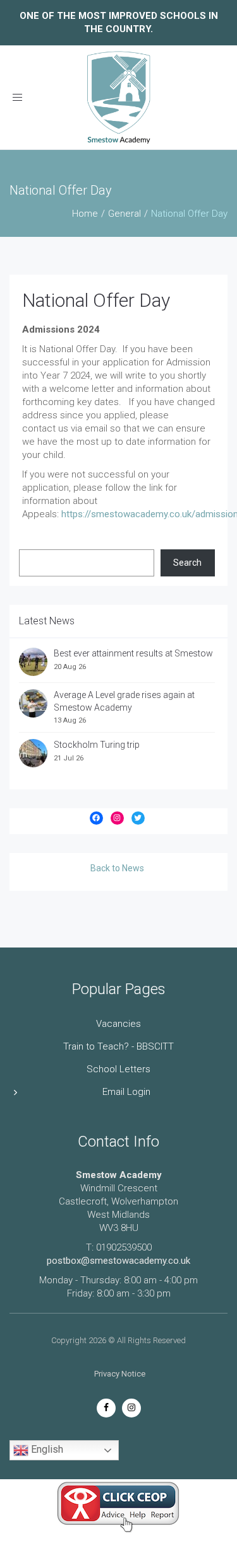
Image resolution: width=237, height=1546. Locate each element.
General (124, 213)
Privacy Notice (119, 1373)
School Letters (118, 1069)
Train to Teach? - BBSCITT (118, 1046)
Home (85, 213)
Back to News (117, 868)
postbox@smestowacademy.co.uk (118, 1260)
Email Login (126, 1091)
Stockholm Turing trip (98, 745)
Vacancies (118, 1023)
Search (187, 563)
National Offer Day (96, 300)
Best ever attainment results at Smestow (133, 653)
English (45, 1449)
